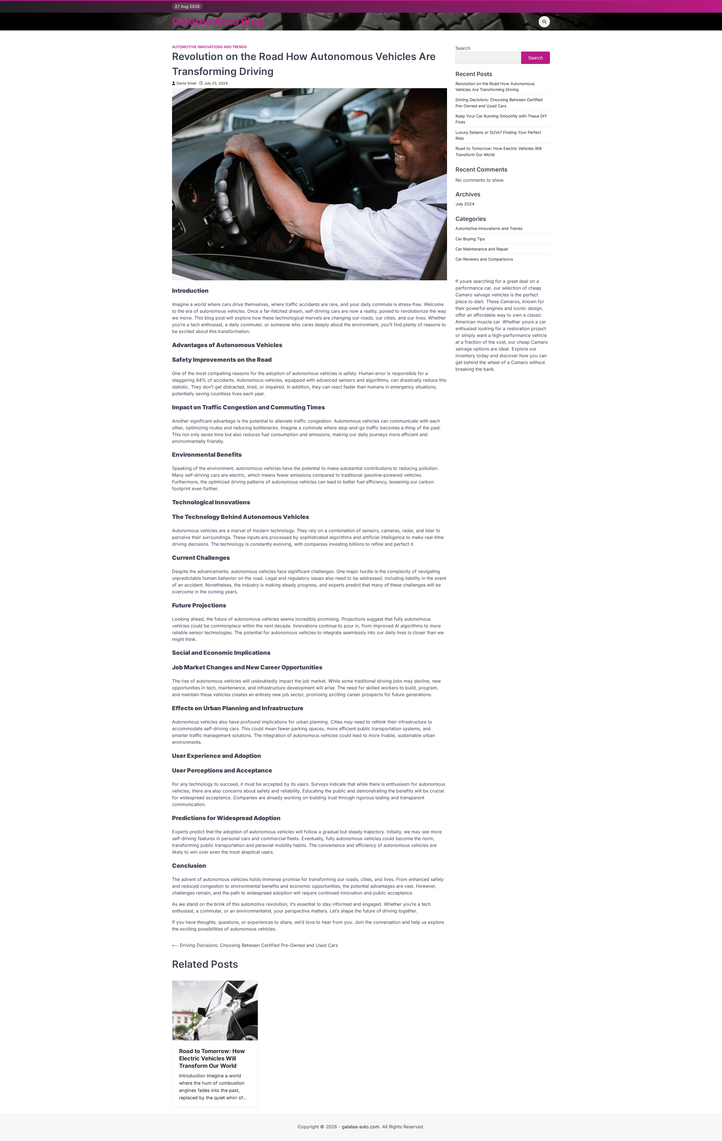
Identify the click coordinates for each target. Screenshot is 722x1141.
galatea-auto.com (360, 1126)
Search (462, 48)
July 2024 (464, 203)
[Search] (544, 21)
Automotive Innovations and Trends (209, 47)
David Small (186, 83)
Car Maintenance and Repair (481, 249)
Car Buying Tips (470, 238)
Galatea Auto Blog (218, 21)
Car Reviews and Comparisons (484, 259)
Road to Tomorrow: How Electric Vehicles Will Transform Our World (212, 1058)
